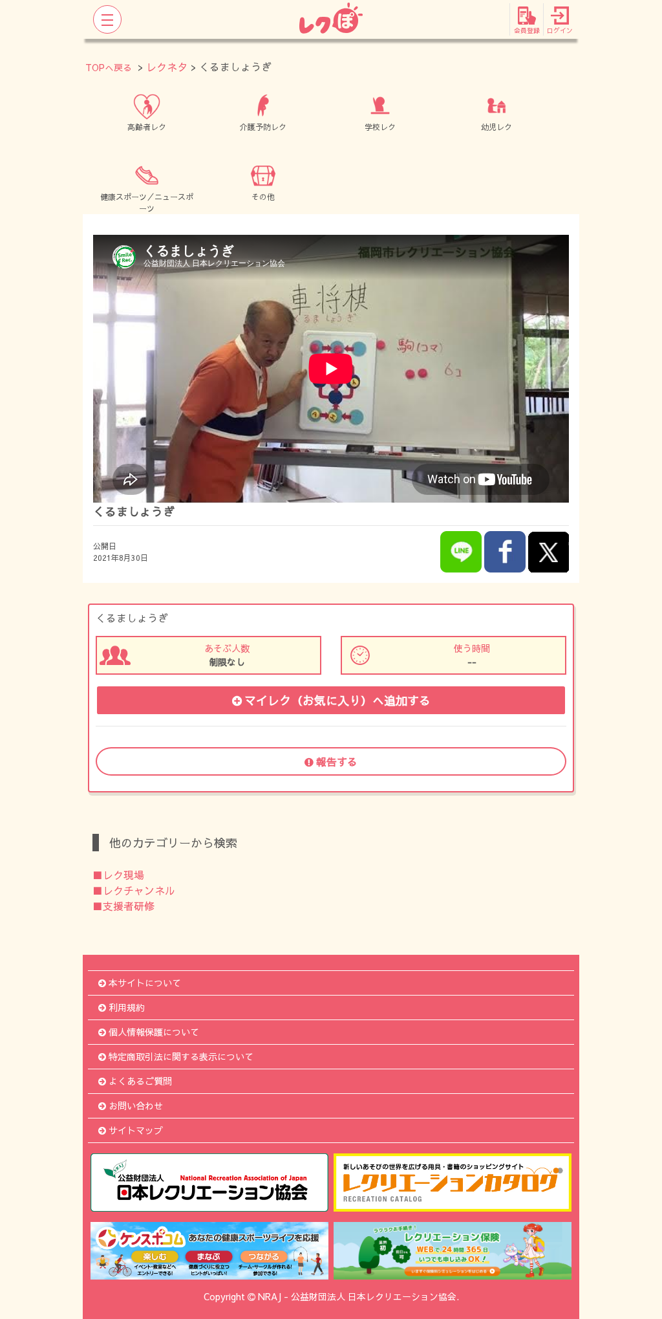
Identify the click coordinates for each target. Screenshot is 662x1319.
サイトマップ (136, 1130)
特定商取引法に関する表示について (181, 1056)
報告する (337, 761)
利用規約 (127, 1007)
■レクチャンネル (133, 890)
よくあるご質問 (140, 1080)
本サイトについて (145, 982)
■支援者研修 (123, 906)
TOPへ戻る (108, 67)
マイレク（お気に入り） (337, 700)
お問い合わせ (136, 1105)
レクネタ (166, 67)
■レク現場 (118, 874)
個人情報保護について (154, 1031)
